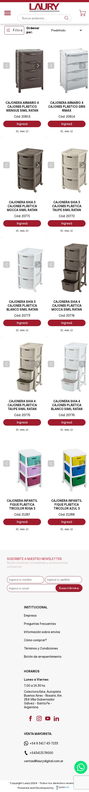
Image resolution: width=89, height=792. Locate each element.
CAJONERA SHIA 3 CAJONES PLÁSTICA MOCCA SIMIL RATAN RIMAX (22, 208)
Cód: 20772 (67, 216)
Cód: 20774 (67, 315)
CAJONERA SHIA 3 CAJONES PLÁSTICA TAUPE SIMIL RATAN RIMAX (66, 208)
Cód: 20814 (67, 117)
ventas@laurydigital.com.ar (43, 761)
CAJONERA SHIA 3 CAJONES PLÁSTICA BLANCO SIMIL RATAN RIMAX (22, 307)
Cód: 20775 (22, 415)
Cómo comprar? (35, 640)
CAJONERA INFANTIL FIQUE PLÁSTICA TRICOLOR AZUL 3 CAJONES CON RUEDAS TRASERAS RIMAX (67, 508)
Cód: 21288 (67, 514)
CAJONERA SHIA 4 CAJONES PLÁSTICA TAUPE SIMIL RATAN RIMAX (22, 407)
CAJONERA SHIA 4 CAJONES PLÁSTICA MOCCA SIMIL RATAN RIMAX (66, 307)
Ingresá (22, 124)
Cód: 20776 (67, 415)
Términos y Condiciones (41, 648)
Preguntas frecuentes (40, 624)
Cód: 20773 (22, 315)
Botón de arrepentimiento (43, 657)
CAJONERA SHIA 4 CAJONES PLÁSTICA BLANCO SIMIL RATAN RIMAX (67, 407)
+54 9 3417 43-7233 (44, 743)
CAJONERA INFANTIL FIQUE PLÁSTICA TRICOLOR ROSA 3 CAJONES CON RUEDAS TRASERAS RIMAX (22, 508)
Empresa (30, 615)
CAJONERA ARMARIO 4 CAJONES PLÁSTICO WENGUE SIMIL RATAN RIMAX (22, 108)
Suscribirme (69, 588)
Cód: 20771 (22, 216)
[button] (6, 65)
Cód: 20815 (22, 117)
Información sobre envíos (42, 632)
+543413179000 (41, 753)
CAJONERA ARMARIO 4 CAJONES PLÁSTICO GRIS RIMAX (66, 106)
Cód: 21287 (22, 514)
